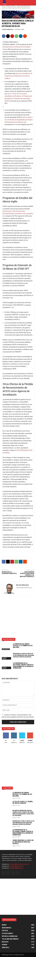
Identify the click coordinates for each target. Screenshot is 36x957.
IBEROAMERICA (5, 649)
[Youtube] (17, 873)
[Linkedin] (21, 36)
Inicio (3, 6)
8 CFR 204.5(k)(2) (21, 450)
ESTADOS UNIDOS (10, 6)
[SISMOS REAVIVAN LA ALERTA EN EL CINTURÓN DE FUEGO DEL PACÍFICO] (6, 843)
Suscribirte (30, 733)
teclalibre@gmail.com (16, 868)
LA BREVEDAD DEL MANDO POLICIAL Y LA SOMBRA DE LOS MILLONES (22, 645)
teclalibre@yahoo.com (16, 866)
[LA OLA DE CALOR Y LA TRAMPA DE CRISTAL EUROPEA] (6, 804)
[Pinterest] (12, 36)
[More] (29, 36)
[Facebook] (4, 36)
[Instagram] (8, 873)
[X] (8, 36)
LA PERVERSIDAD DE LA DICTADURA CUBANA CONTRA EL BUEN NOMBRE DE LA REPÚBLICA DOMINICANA (23, 665)
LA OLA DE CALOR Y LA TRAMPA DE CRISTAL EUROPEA (23, 802)
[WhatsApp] (16, 36)
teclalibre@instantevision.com (19, 864)
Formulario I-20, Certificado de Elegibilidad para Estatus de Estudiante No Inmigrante (19, 119)
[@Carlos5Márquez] (9, 588)
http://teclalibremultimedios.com (24, 587)
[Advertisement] (18, 617)
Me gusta (6, 733)
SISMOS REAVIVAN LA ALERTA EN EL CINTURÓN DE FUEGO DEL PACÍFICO (23, 841)
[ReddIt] (25, 36)
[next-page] (6, 672)
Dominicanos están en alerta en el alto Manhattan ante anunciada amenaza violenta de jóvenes (23, 655)
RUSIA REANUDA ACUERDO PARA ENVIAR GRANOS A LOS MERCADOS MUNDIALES (27, 574)
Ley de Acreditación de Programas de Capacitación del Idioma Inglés (18, 76)
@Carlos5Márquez (8, 29)
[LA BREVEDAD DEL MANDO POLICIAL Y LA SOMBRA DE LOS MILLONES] (7, 646)
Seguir (14, 733)
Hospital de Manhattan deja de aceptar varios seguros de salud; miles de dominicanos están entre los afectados (23, 813)
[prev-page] (3, 672)
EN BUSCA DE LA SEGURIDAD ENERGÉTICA (9, 572)
